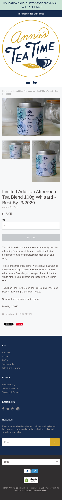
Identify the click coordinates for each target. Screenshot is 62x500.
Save (20, 324)
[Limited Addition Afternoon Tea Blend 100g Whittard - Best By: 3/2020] (16, 149)
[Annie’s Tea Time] (31, 48)
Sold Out (31, 237)
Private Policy (8, 384)
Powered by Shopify (39, 490)
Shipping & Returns (11, 392)
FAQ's (5, 360)
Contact (6, 356)
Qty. (4, 219)
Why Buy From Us (11, 368)
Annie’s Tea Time (10, 207)
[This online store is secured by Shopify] (31, 482)
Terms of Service (10, 388)
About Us (6, 352)
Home (4, 91)
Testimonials (8, 364)
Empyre (28, 490)
